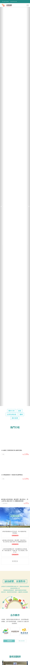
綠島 (19, 411)
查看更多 (15, 561)
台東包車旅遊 (11, 414)
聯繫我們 (9, 641)
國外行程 (11, 411)
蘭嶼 (21, 414)
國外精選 (15, 418)
